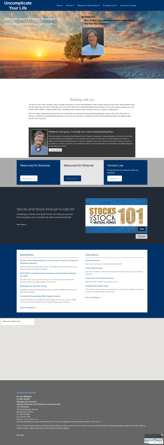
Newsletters (26, 254)
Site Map (20, 435)
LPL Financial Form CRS (26, 392)
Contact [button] (113, 179)
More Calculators (93, 297)
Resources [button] (28, 178)
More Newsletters (28, 308)
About (69, 5)
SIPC (99, 422)
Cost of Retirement (94, 268)
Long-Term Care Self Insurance (99, 278)
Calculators (91, 254)
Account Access (128, 5)
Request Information (87, 5)
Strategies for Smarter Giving (33, 286)
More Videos (22, 224)
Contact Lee (109, 5)
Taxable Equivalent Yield (96, 286)
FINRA (93, 422)
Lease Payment (92, 260)
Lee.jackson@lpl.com (29, 419)
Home (59, 5)
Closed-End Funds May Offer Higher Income (40, 296)
